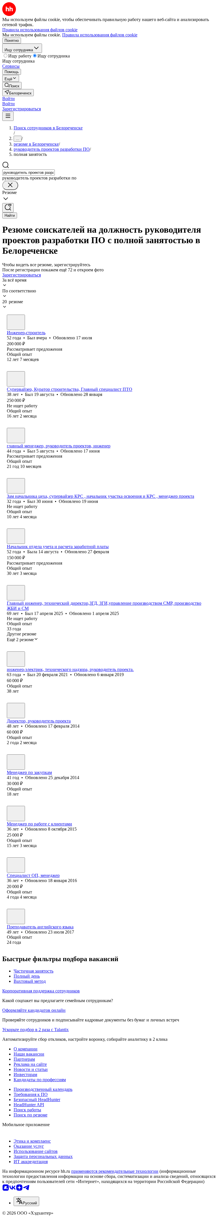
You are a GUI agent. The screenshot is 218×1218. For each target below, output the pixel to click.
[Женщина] (16, 536)
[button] (8, 98)
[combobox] (28, 173)
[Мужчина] (16, 322)
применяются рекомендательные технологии (114, 1171)
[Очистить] (10, 185)
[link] (12, 85)
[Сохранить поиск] (8, 207)
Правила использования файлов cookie (99, 34)
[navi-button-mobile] (8, 116)
